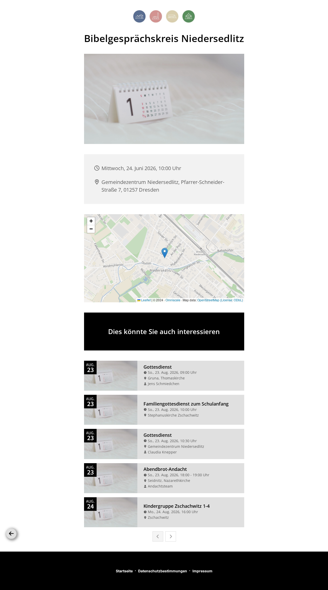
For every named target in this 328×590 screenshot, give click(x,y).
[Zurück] (11, 534)
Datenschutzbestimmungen (162, 571)
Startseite (124, 571)
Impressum (202, 571)
